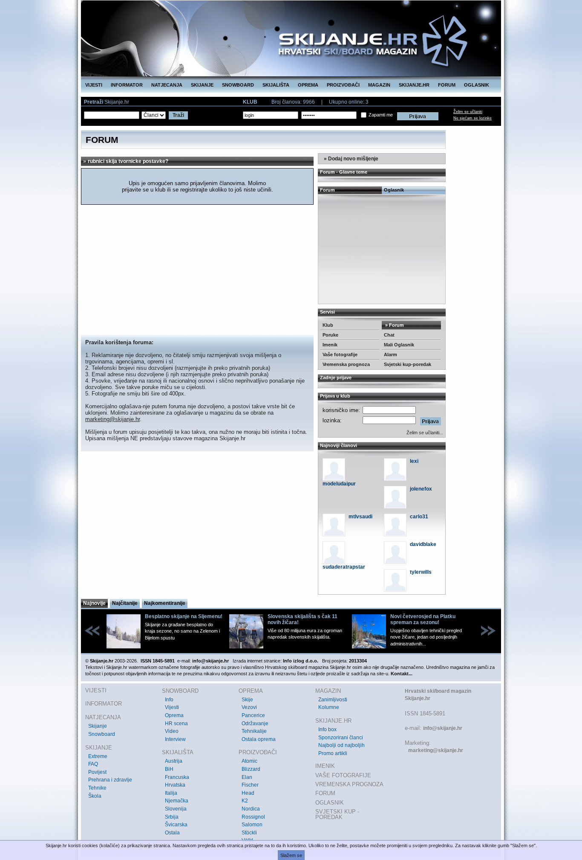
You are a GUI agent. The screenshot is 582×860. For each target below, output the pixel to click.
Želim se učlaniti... (424, 432)
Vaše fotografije (340, 354)
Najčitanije (125, 603)
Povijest (97, 772)
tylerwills (421, 572)
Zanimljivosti (332, 700)
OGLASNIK (476, 84)
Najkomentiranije (164, 603)
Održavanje (255, 723)
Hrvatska (175, 785)
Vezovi (249, 707)
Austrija (173, 761)
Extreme (97, 756)
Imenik (330, 344)
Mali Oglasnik (399, 344)
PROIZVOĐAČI (343, 84)
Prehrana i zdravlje (110, 780)
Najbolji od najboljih (341, 745)
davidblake (423, 544)
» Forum (394, 325)
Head (248, 793)
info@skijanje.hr (442, 728)
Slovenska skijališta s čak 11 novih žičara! (302, 619)
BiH (169, 769)
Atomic (249, 761)
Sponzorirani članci (340, 738)
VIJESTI (93, 84)
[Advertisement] (197, 271)
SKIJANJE (202, 84)
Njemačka (176, 801)
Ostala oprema (259, 739)
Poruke (330, 334)
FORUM (446, 84)
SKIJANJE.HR (414, 84)
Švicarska (176, 825)
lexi (414, 461)
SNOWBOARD (238, 84)
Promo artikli (332, 753)
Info (169, 700)
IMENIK (325, 766)
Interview (175, 739)
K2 (245, 801)
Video (172, 731)
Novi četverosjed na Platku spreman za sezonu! (422, 619)
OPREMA (308, 84)
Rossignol (253, 817)
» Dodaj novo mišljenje (350, 159)
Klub (328, 325)
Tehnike (97, 788)
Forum (327, 189)
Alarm (390, 354)
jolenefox (421, 489)
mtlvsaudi (360, 517)
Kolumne (328, 707)
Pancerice (253, 715)
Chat (389, 334)
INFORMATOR (127, 84)
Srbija (172, 817)
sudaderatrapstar (344, 567)
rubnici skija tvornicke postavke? (128, 161)
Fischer (250, 785)
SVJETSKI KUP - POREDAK (337, 814)
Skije (247, 700)
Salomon (252, 825)
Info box (327, 729)
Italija (171, 793)
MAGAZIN (379, 84)
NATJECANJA (166, 84)
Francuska (177, 777)
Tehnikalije (254, 731)
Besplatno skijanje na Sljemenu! (183, 616)
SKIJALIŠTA (275, 84)
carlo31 (419, 517)
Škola (94, 796)
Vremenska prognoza (346, 364)
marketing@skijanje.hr (112, 419)
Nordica (251, 809)
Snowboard (101, 734)
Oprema (174, 715)
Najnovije (94, 603)
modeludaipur (339, 484)
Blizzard (251, 769)
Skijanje (97, 726)
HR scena (176, 723)
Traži (178, 115)
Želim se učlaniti (467, 112)
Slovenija (176, 809)
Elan (247, 777)
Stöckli (249, 833)
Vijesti (172, 707)
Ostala (172, 833)
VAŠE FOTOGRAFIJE (343, 775)
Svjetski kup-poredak (407, 364)
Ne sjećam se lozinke (472, 118)
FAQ (93, 764)
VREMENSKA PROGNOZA (349, 784)
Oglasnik (394, 189)
